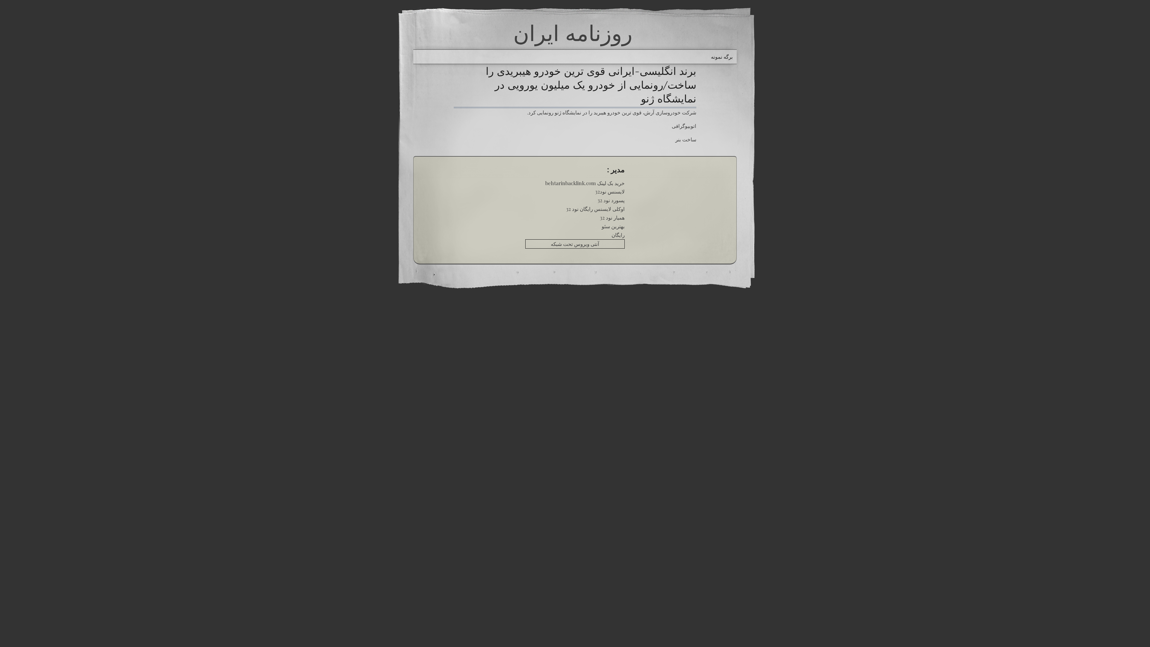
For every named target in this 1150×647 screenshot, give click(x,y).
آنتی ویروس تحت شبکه (575, 244)
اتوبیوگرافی (684, 126)
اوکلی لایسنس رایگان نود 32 (595, 208)
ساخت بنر (685, 139)
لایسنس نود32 (610, 191)
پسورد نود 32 (611, 200)
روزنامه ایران (572, 33)
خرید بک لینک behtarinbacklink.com (585, 183)
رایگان (618, 235)
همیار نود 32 (612, 217)
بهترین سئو (613, 226)
